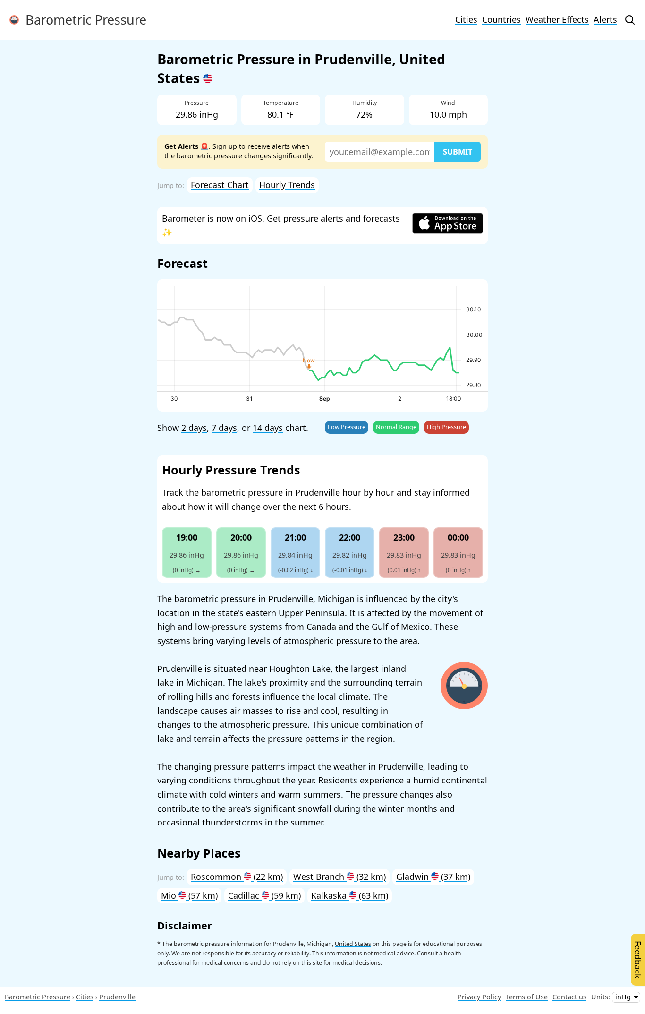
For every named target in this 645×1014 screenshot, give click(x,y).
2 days (194, 427)
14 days (268, 427)
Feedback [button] (638, 960)
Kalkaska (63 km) (349, 895)
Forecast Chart (220, 184)
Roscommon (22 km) (237, 876)
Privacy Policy (479, 996)
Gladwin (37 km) (433, 876)
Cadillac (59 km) (264, 895)
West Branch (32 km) (339, 876)
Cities (466, 19)
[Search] (630, 20)
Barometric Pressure (82, 19)
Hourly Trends (287, 184)
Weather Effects (557, 19)
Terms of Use (527, 996)
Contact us (569, 996)
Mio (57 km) (189, 895)
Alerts (605, 19)
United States (353, 944)
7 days (224, 427)
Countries (501, 19)
